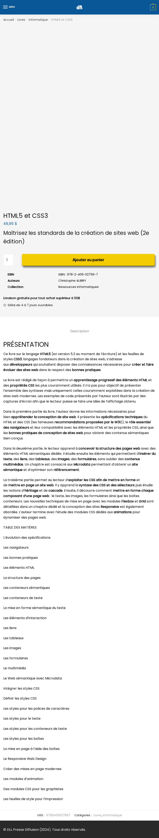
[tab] (79, 327)
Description (79, 331)
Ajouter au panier (88, 259)
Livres (21, 20)
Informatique (38, 20)
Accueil (8, 20)
